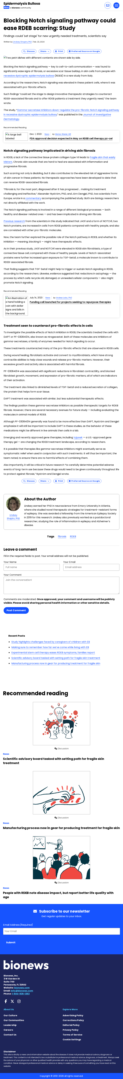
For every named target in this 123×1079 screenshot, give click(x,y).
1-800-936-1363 (21, 993)
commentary (33, 198)
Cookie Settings (72, 1039)
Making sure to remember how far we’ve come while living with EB (50, 647)
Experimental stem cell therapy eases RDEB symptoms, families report (53, 652)
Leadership (10, 1025)
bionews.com (22, 987)
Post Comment (16, 610)
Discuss (30, 51)
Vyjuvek (78, 437)
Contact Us (10, 1034)
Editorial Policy (71, 1025)
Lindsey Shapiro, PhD (22, 42)
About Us (9, 1009)
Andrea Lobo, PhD (64, 297)
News (47, 134)
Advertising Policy (73, 1015)
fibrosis (62, 536)
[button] (107, 5)
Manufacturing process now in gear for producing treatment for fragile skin (55, 663)
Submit (10, 942)
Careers (8, 1029)
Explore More (70, 1009)
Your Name (10, 562)
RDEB (73, 536)
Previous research (14, 221)
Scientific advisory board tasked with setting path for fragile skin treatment (55, 658)
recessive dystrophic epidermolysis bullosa (29, 75)
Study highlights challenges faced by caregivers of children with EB (50, 642)
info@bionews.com (22, 990)
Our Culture (10, 1015)
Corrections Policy (73, 1020)
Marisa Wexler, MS (63, 134)
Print (60, 51)
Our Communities (14, 1020)
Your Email (69, 562)
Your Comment (13, 575)
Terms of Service (72, 1034)
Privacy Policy (70, 1029)
